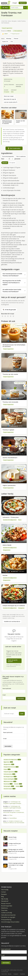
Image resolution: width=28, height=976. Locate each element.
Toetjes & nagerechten (7, 28)
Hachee (5, 575)
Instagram (15, 974)
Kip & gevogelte (9, 786)
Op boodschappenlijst (8, 156)
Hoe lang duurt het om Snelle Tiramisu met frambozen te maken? (12, 282)
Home (9, 21)
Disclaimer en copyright (8, 917)
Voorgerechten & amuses (11, 766)
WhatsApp (8, 38)
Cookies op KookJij (6, 912)
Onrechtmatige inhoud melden (10, 922)
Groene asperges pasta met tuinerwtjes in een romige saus (16, 865)
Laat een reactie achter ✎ (10, 102)
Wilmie (9, 31)
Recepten (14, 21)
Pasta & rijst (8, 784)
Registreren (23, 3)
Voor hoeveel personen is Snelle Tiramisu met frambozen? (12, 275)
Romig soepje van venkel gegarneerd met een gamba (16, 850)
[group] (14, 52)
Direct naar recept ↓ (9, 96)
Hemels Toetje (12, 837)
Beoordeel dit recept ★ (10, 99)
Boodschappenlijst (6, 906)
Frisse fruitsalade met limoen (16, 857)
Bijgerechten (8, 762)
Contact (3, 892)
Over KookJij (4, 889)
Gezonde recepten (9, 788)
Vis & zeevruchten (9, 774)
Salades (19, 786)
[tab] (13, 57)
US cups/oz (12, 162)
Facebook (22, 974)
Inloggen (14, 3)
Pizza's (19, 519)
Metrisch (4, 162)
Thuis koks (4, 910)
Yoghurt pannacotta (9, 485)
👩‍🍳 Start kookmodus (14, 148)
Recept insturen (6, 903)
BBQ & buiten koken (10, 781)
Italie (12, 92)
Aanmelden (20, 698)
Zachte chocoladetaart (10, 457)
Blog (2, 896)
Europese (6, 92)
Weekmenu (4, 908)
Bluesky (9, 974)
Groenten (17, 784)
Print (12, 41)
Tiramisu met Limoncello (10, 402)
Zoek (21, 713)
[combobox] (16, 7)
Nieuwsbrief (4, 901)
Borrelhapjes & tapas (10, 776)
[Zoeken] (25, 7)
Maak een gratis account (12, 660)
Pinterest (16, 38)
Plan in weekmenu (21, 156)
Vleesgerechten (6, 550)
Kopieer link (5, 41)
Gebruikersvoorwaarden (8, 915)
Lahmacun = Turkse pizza (11, 517)
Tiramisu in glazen (8, 430)
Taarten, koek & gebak (10, 779)
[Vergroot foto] (3, 56)
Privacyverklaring (6, 919)
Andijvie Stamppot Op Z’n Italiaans (14, 605)
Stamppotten (21, 608)
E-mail (4, 695)
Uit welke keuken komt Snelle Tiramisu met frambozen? (12, 290)
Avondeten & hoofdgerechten (9, 519)
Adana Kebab (7, 545)
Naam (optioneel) (7, 688)
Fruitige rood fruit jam (14, 843)
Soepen (7, 769)
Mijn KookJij (4, 899)
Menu (6, 7)
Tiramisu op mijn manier (10, 374)
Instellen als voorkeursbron (12, 621)
